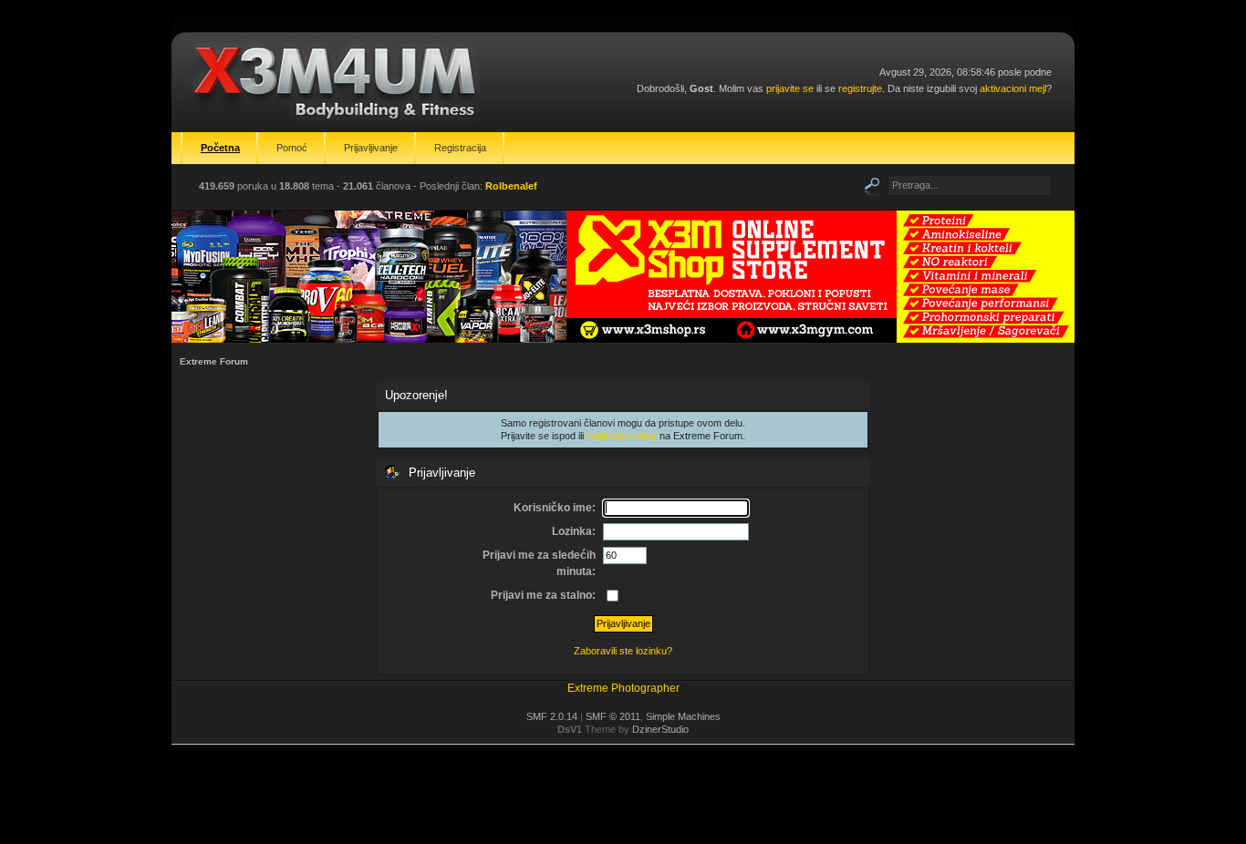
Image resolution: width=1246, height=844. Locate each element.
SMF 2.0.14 (551, 716)
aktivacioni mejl (1013, 88)
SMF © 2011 (613, 716)
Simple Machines (683, 716)
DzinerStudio (660, 729)
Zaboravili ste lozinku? (623, 650)
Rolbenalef (511, 185)
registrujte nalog (622, 435)
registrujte (860, 88)
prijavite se (790, 88)
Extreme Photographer (623, 688)
